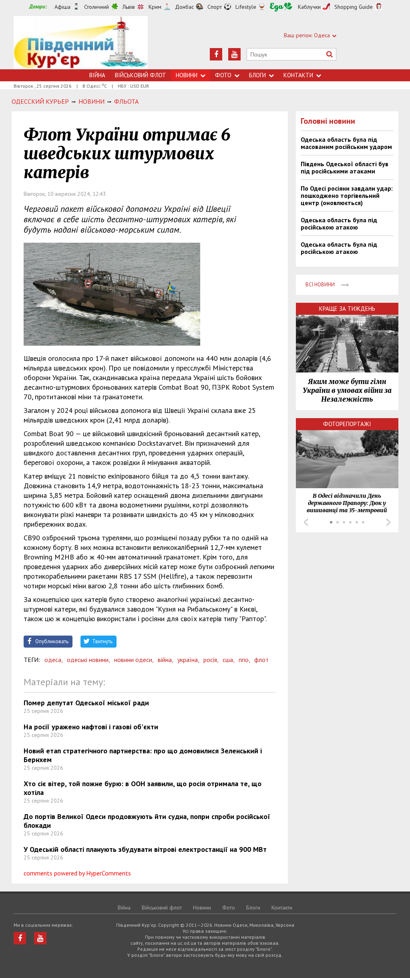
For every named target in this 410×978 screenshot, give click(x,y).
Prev (306, 522)
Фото (223, 75)
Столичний (96, 6)
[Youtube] (234, 54)
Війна (97, 75)
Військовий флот (140, 75)
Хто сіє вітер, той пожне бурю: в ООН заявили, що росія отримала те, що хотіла (142, 788)
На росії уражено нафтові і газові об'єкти (91, 726)
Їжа (281, 7)
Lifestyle (245, 6)
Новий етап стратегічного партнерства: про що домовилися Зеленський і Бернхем (143, 755)
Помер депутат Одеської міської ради (86, 702)
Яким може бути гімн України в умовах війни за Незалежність (347, 390)
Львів (129, 6)
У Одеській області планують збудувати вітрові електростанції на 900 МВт (145, 849)
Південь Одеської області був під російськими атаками (344, 167)
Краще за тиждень (347, 308)
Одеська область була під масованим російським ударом (346, 143)
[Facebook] (216, 54)
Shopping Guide (353, 6)
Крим (155, 6)
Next (388, 522)
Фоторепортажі (347, 424)
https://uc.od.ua (81, 42)
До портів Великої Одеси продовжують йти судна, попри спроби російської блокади (147, 821)
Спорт (214, 6)
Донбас (184, 6)
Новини (186, 75)
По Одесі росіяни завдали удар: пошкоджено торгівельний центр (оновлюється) (347, 195)
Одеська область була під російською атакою (339, 223)
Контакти (298, 75)
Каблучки (309, 6)
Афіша (62, 6)
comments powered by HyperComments (77, 873)
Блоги (257, 75)
